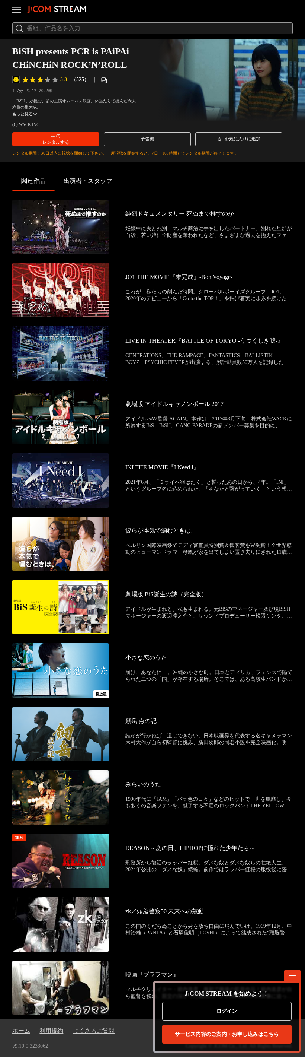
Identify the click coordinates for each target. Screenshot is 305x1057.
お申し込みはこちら (227, 1034)
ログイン (226, 1011)
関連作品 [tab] (33, 181)
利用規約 (51, 1031)
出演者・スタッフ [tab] (88, 181)
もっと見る (22, 114)
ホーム (21, 1031)
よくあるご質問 (94, 1031)
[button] (55, 139)
